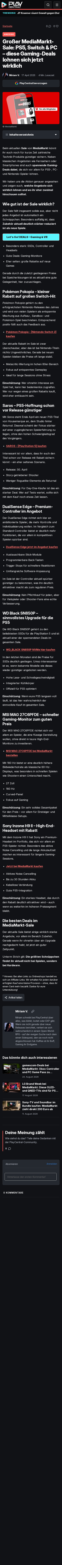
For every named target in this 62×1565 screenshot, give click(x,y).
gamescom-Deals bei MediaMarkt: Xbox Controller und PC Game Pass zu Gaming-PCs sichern (40, 1070)
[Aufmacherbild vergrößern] (31, 108)
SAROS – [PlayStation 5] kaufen (26, 446)
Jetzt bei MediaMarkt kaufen (24, 866)
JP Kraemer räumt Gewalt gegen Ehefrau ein (38, 13)
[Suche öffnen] (48, 4)
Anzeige (9, 34)
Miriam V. (14, 75)
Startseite (7, 26)
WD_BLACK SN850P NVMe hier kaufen (30, 649)
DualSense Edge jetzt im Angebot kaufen (32, 547)
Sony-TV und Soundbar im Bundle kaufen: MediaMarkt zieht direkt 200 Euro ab (39, 1106)
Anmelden (52, 1163)
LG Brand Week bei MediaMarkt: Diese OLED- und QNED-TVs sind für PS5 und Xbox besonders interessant (39, 1090)
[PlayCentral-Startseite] (12, 4)
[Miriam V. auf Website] (33, 1011)
